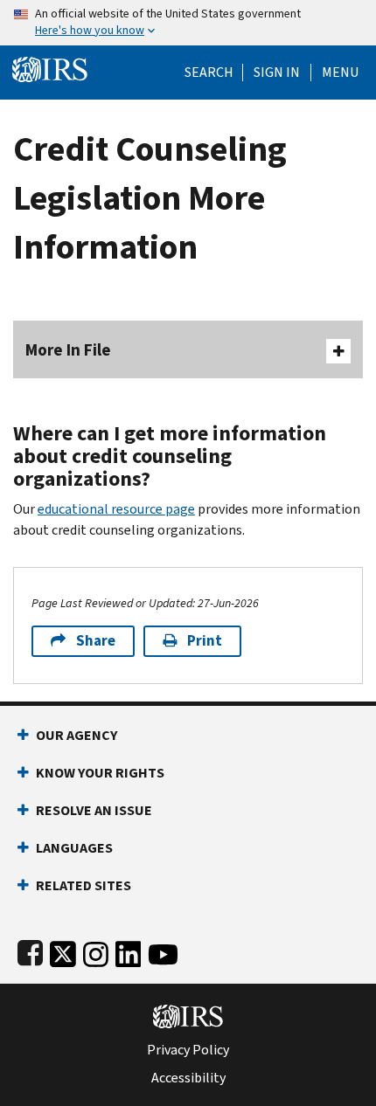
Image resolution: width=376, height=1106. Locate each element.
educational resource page (116, 509)
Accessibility (188, 1078)
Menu (340, 72)
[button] (277, 72)
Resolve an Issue (94, 810)
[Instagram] (95, 951)
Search (209, 72)
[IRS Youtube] (163, 951)
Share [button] (95, 641)
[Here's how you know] (188, 22)
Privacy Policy (188, 1050)
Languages (74, 848)
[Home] (49, 68)
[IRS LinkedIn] (128, 951)
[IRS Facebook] (30, 951)
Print (204, 641)
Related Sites (83, 885)
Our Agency (76, 735)
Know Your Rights (100, 773)
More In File (68, 350)
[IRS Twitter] (63, 951)
